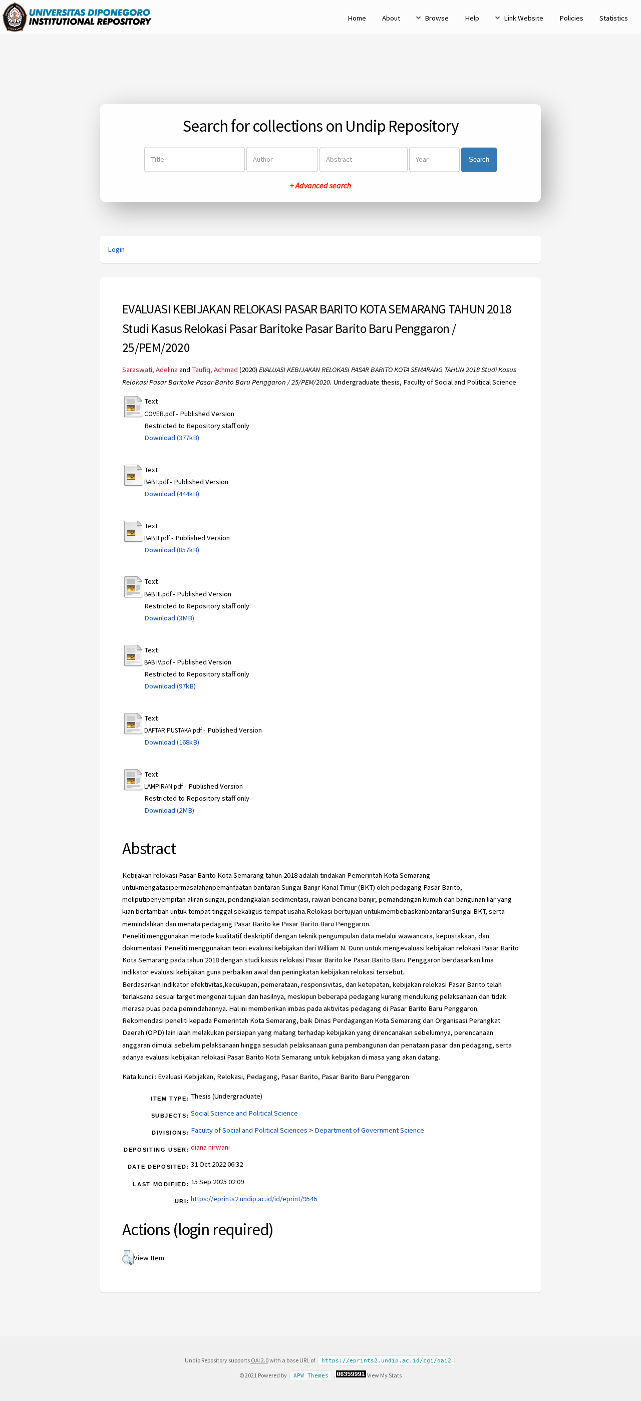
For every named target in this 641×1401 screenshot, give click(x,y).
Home (357, 18)
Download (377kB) (171, 437)
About (391, 18)
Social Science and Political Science (244, 1113)
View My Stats (384, 1375)
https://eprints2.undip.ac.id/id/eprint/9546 (254, 1198)
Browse (437, 18)
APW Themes (311, 1375)
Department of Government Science (369, 1130)
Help (472, 18)
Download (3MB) (169, 617)
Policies (571, 18)
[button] (128, 1257)
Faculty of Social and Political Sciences (249, 1130)
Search (479, 159)
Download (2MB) (169, 810)
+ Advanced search (320, 186)
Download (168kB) (171, 742)
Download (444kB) (171, 493)
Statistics (613, 18)
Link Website (523, 18)
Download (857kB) (171, 549)
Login (116, 249)
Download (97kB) (170, 685)
